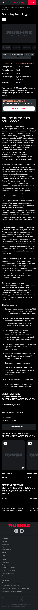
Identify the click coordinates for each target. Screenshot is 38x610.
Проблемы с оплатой (8, 568)
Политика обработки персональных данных (15, 589)
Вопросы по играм (7, 565)
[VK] (16, 531)
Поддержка (5, 562)
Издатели (5, 547)
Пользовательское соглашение (11, 583)
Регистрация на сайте (8, 573)
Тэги (3, 555)
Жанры (4, 552)
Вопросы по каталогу (8, 570)
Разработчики (6, 550)
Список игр (13, 8)
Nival (18, 70)
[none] (7, 3)
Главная (4, 8)
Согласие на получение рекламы (12, 591)
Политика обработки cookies (11, 586)
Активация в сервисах (8, 576)
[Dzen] (22, 531)
